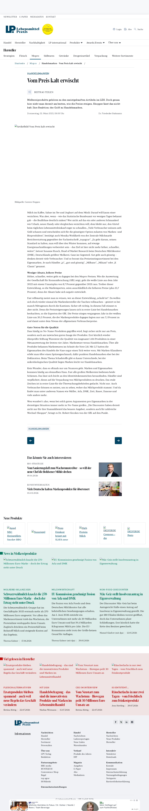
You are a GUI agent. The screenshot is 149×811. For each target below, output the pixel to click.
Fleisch (23, 55)
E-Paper (23, 16)
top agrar (45, 778)
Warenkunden (80, 745)
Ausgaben (78, 766)
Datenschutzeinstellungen (54, 787)
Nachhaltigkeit (37, 42)
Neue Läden (79, 742)
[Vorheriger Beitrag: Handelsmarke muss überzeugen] (30, 440)
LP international (57, 42)
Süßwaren (49, 55)
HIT (75, 757)
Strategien (9, 55)
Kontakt (51, 16)
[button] (40, 92)
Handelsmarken (39, 429)
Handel (7, 42)
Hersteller (20, 42)
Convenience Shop (49, 772)
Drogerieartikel (81, 55)
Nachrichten (79, 736)
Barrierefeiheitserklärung (118, 781)
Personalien (46, 745)
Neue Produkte (113, 739)
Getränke (64, 55)
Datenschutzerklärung (116, 772)
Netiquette (111, 778)
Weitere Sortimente (122, 55)
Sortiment (45, 742)
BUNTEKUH (46, 769)
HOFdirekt (46, 781)
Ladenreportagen (81, 739)
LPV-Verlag (46, 754)
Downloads (111, 757)
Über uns (113, 42)
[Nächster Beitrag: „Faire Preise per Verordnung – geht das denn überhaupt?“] (118, 440)
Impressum (111, 769)
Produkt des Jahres (82, 754)
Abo (75, 772)
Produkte (75, 42)
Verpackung (100, 55)
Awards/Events (94, 42)
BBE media (46, 766)
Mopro (35, 55)
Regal (43, 775)
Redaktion (45, 757)
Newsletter (10, 16)
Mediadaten (37, 16)
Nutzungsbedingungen (116, 775)
